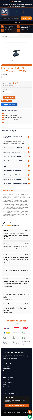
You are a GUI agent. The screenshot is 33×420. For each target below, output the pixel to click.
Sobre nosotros (6, 366)
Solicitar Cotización (7, 382)
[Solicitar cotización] (30, 412)
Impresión (5, 77)
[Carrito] (24, 12)
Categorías (17, 22)
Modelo (3, 74)
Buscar (27, 18)
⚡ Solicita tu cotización (9, 104)
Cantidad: (5, 89)
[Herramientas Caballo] (8, 12)
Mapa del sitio (6, 386)
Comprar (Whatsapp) (6, 100)
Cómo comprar (6, 368)
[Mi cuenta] (20, 12)
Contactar (5, 384)
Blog (4, 370)
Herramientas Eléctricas (11, 34)
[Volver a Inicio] (2, 35)
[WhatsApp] (17, 12)
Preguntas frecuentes (8, 377)
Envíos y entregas (7, 379)
